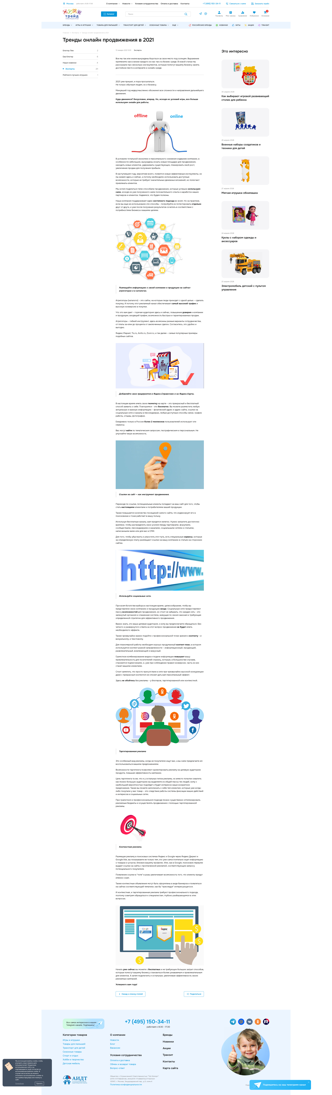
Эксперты (81, 69)
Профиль (219, 16)
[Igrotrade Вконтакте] (249, 1022)
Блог (112, 1044)
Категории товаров (75, 1035)
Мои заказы (231, 16)
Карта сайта (170, 1068)
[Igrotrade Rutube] (266, 1022)
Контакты (185, 3)
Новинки (168, 1041)
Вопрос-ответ (117, 1068)
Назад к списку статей (132, 994)
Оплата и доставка (169, 3)
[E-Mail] (205, 14)
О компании (111, 3)
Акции (167, 1048)
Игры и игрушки (83, 25)
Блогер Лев (80, 50)
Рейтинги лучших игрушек (80, 75)
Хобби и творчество (73, 1059)
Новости (126, 3)
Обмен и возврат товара (123, 1064)
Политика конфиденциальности (126, 1084)
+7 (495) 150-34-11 (212, 3)
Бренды (167, 1035)
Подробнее (19, 1084)
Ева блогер (80, 56)
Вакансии (115, 1048)
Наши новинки (80, 62)
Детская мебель (71, 1063)
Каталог (110, 14)
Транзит (168, 1055)
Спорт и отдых (70, 1055)
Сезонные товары (158, 25)
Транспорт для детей (133, 25)
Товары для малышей (107, 25)
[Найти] (186, 15)
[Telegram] (200, 14)
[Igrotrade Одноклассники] (258, 1022)
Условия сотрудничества (146, 3)
